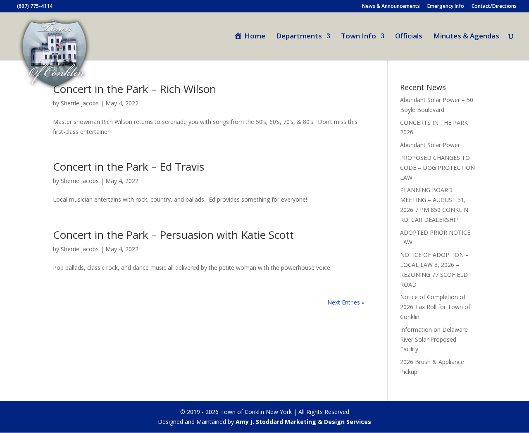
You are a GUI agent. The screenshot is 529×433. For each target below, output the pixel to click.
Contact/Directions (494, 7)
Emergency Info (445, 7)
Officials (408, 36)
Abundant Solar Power (430, 145)
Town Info (358, 36)
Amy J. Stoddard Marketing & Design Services (303, 422)
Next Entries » (346, 302)
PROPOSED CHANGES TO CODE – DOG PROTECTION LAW (437, 167)
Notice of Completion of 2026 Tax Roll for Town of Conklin (435, 307)
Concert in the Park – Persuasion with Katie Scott (173, 234)
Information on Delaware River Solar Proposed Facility (434, 339)
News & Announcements (391, 7)
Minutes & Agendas (466, 36)
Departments (299, 36)
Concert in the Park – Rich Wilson (134, 88)
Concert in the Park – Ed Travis (128, 166)
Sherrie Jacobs (80, 103)
